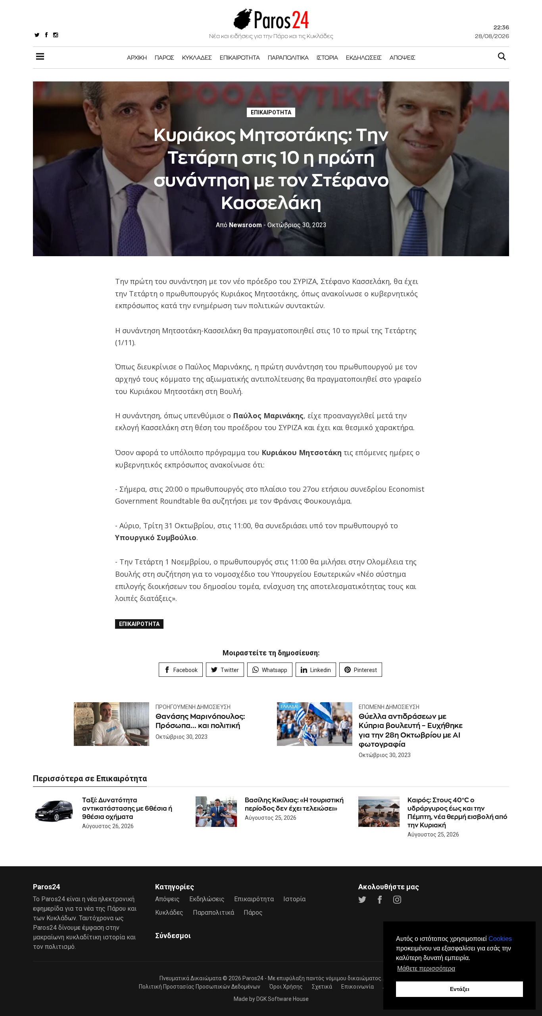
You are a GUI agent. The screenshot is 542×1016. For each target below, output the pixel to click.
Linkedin (320, 670)
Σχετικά (322, 986)
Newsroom (239, 225)
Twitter (230, 670)
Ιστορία (327, 57)
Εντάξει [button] (459, 989)
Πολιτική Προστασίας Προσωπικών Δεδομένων (199, 986)
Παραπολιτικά (288, 57)
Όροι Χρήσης (286, 986)
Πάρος (164, 57)
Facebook (185, 670)
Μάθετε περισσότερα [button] (426, 968)
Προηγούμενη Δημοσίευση (193, 707)
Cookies (500, 938)
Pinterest (365, 670)
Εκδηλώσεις (364, 57)
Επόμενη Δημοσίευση (389, 707)
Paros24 (252, 978)
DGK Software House (282, 999)
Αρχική (137, 57)
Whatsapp (274, 670)
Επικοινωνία (357, 986)
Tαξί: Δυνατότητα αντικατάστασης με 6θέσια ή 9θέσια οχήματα (127, 808)
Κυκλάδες (197, 57)
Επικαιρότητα (240, 57)
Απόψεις (402, 57)
